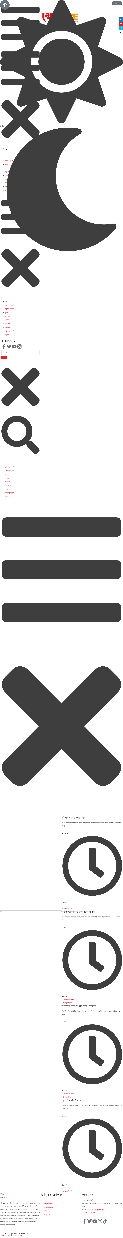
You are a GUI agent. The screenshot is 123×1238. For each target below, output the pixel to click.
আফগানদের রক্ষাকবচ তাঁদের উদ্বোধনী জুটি (78, 912)
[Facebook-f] (3, 346)
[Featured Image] (31, 847)
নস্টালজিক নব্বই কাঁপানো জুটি (73, 817)
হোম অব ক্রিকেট (9, 305)
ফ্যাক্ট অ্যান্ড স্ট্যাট (9, 331)
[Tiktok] (105, 1221)
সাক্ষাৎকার (7, 327)
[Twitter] (9, 346)
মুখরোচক (7, 320)
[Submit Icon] (4, 357)
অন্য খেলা (7, 316)
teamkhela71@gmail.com (95, 1210)
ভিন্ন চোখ (7, 324)
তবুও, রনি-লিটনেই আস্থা (71, 1100)
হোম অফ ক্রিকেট (48, 1207)
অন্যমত (7, 335)
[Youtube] (14, 346)
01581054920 (91, 1213)
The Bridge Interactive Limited (12, 1235)
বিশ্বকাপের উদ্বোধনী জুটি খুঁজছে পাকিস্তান (79, 1006)
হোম (6, 301)
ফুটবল (6, 313)
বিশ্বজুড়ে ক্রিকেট (9, 309)
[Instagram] (19, 346)
